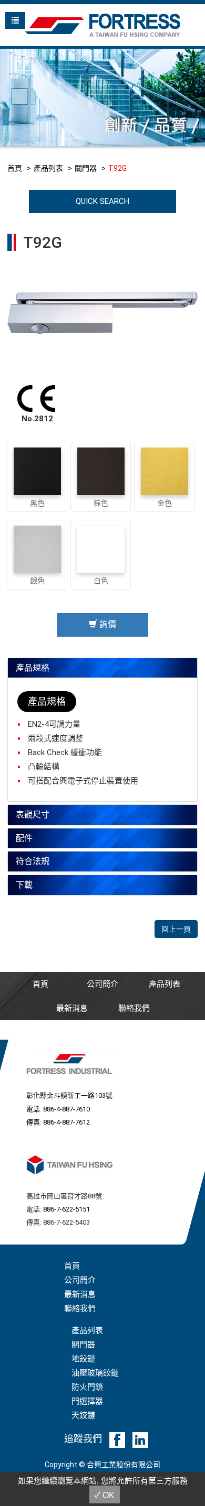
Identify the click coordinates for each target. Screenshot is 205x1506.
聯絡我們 (134, 1008)
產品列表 (48, 168)
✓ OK (105, 1495)
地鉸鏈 (83, 1358)
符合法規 (32, 861)
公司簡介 (102, 984)
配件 (24, 838)
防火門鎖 (87, 1387)
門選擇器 (87, 1401)
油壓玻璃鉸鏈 (95, 1373)
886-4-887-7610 (66, 1109)
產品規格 (32, 668)
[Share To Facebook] (117, 1439)
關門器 (86, 168)
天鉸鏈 (83, 1415)
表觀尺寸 (32, 815)
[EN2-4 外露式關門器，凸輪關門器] (102, 310)
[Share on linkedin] (140, 1439)
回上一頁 (176, 929)
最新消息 (72, 1008)
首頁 (14, 168)
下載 (24, 885)
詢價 (106, 624)
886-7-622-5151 (66, 1209)
